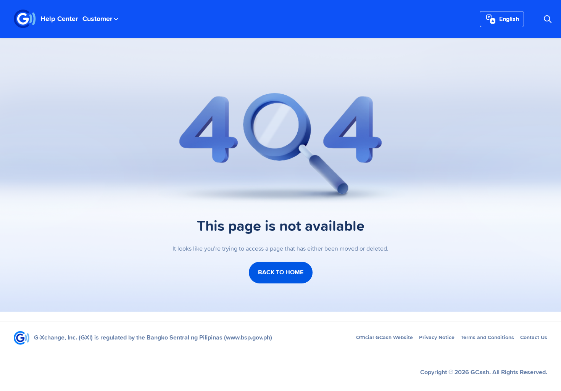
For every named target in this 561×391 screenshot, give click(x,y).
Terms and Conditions (487, 337)
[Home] (25, 19)
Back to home (280, 272)
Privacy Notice (437, 337)
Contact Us (533, 337)
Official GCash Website (384, 337)
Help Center (59, 19)
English (509, 19)
